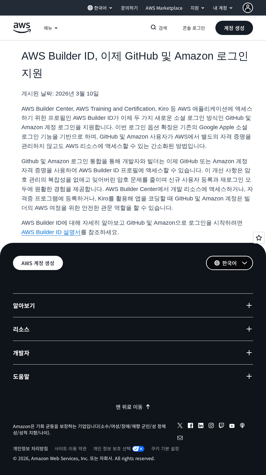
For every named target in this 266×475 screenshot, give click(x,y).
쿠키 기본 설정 (165, 448)
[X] (180, 426)
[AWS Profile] (248, 8)
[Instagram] (211, 426)
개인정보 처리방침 (30, 448)
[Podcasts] (242, 426)
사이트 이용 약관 (70, 448)
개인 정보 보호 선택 (112, 448)
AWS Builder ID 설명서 (51, 232)
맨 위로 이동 (129, 406)
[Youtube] (232, 426)
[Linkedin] (200, 426)
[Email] (180, 438)
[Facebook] (190, 426)
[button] (234, 28)
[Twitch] (221, 426)
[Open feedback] (259, 237)
